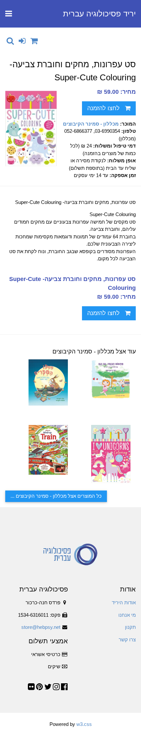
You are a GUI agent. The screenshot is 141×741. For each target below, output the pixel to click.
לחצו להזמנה (103, 108)
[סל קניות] (34, 40)
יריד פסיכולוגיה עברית (99, 13)
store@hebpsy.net (40, 627)
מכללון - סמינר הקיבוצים (91, 124)
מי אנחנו (127, 615)
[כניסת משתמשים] (22, 40)
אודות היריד (124, 602)
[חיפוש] (10, 40)
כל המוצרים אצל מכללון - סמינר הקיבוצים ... (56, 496)
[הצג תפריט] (8, 14)
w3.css (84, 724)
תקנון (130, 627)
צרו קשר (127, 639)
